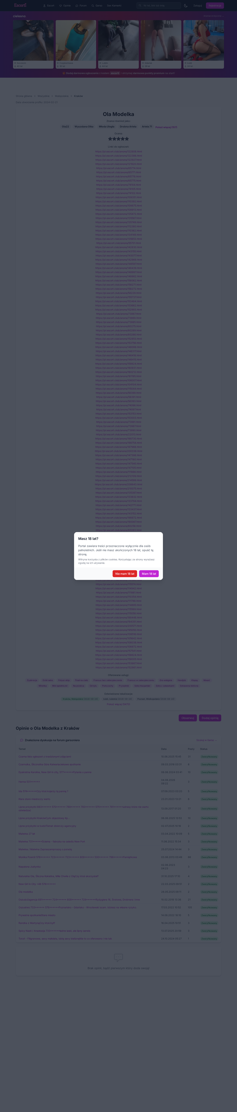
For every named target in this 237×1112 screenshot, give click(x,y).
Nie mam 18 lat (124, 573)
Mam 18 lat (149, 573)
